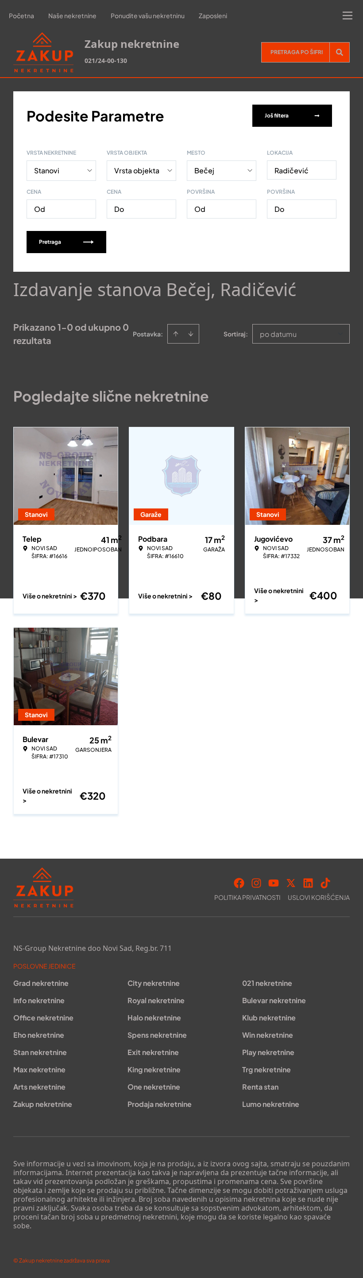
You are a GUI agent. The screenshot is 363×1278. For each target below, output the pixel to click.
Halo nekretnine (154, 1017)
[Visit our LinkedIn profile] (308, 883)
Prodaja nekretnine (159, 1104)
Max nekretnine (39, 1069)
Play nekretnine (268, 1052)
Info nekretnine (39, 1000)
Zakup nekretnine (42, 1104)
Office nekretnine (43, 1017)
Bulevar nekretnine (274, 1000)
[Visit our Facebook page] (239, 883)
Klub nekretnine (269, 1017)
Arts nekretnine (39, 1086)
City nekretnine (153, 983)
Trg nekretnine (266, 1069)
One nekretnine (153, 1086)
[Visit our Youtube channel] (273, 883)
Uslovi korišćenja (319, 897)
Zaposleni (213, 16)
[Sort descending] (190, 334)
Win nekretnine (267, 1035)
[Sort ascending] (175, 334)
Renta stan (260, 1086)
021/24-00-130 (106, 60)
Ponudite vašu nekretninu (148, 16)
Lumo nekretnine (270, 1104)
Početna (21, 16)
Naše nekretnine (72, 16)
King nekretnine (154, 1069)
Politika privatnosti (247, 897)
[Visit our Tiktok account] (325, 883)
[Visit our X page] (291, 883)
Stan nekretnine (40, 1052)
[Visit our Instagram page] (256, 883)
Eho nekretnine (38, 1035)
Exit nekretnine (153, 1052)
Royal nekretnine (156, 1000)
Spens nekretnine (157, 1035)
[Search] (339, 52)
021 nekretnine (267, 983)
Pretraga (50, 241)
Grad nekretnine (41, 983)
